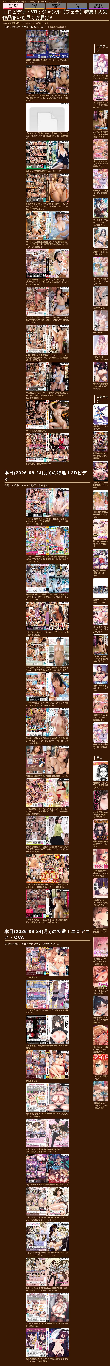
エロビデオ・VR (37, 2)
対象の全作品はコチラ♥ (58, 27)
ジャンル (50, 2)
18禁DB (24, 2)
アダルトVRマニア (10, 2)
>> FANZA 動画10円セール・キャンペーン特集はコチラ (25, 23)
